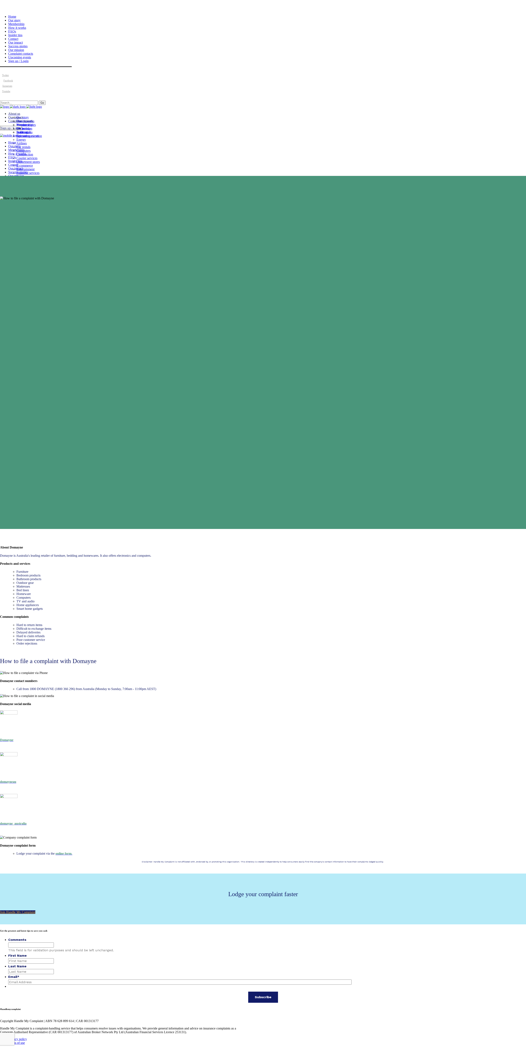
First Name (17, 955)
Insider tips (15, 35)
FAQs (12, 31)
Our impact (15, 42)
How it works (17, 27)
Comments (17, 940)
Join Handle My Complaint (17, 912)
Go (42, 102)
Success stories (18, 46)
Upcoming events (19, 57)
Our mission (16, 50)
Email (13, 977)
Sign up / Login (18, 61)
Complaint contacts (20, 53)
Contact (13, 39)
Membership (16, 24)
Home (12, 16)
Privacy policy (17, 1039)
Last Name (17, 966)
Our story (14, 20)
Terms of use (16, 1043)
